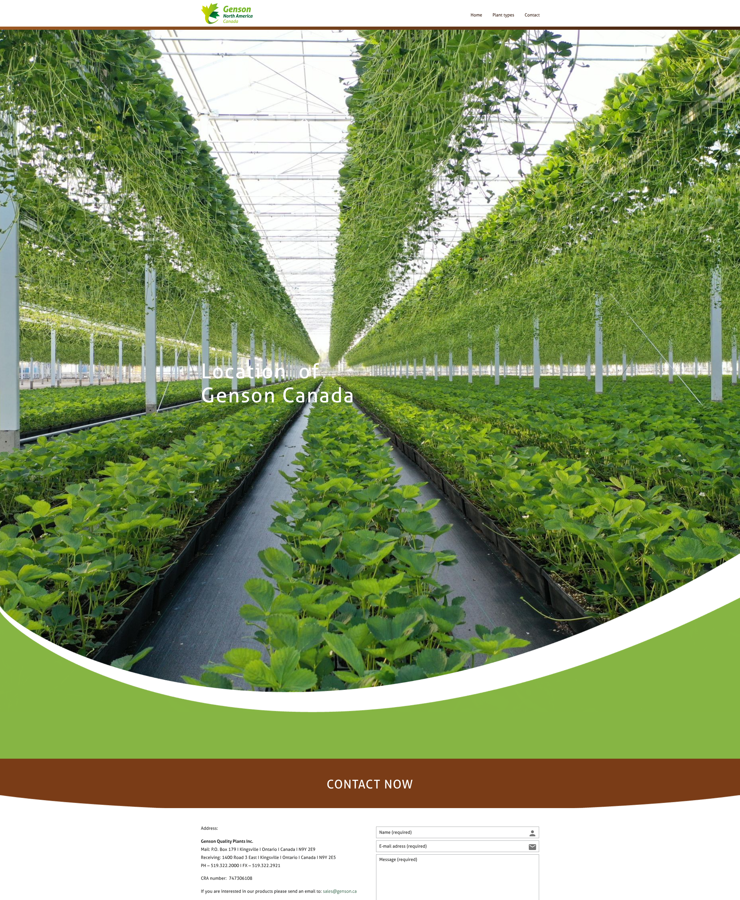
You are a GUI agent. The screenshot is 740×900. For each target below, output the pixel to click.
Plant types (503, 15)
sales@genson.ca (340, 891)
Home (476, 15)
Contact (532, 15)
